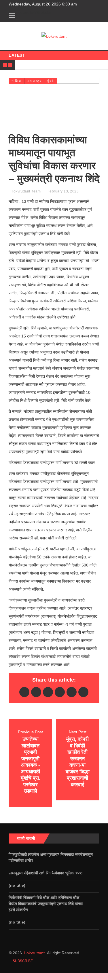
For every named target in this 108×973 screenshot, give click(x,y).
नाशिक (17, 81)
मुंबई (50, 81)
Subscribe (22, 961)
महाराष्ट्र (34, 81)
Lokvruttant (34, 953)
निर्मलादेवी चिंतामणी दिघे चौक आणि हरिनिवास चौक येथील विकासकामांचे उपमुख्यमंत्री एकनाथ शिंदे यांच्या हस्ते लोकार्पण (46, 903)
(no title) (17, 885)
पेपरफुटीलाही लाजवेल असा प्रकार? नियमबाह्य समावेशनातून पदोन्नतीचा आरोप (51, 857)
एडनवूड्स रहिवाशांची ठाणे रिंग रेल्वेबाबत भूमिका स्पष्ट (46, 873)
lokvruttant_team (26, 191)
